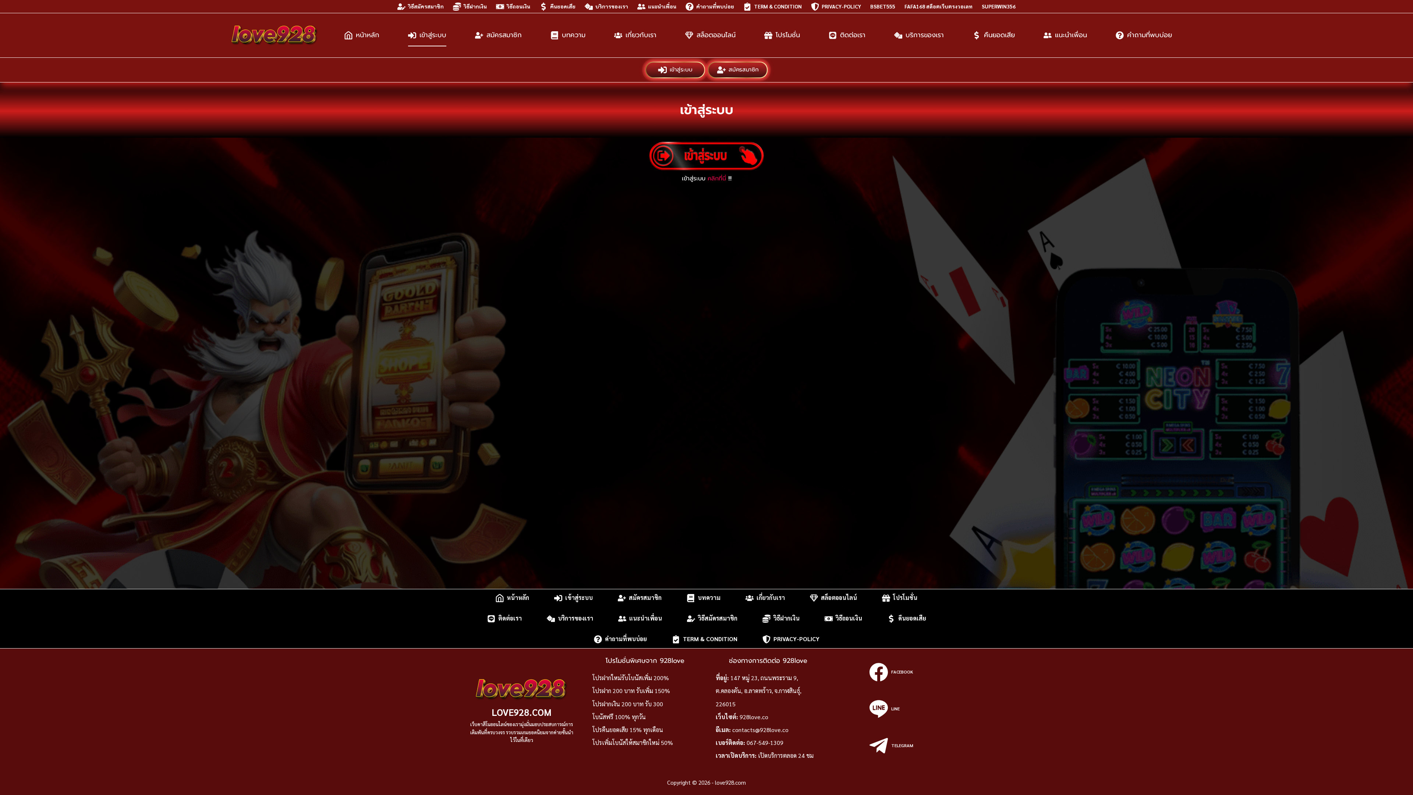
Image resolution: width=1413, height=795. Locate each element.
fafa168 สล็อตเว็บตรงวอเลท (938, 6)
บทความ (573, 35)
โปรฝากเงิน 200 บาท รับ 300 (627, 704)
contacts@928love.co (760, 730)
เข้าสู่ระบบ (432, 35)
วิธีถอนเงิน (518, 6)
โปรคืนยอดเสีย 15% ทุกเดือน (627, 730)
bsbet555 (882, 6)
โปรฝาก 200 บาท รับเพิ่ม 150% (631, 691)
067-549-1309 (765, 742)
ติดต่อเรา (852, 35)
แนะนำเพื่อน (662, 6)
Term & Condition (778, 6)
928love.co (754, 717)
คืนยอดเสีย (563, 6)
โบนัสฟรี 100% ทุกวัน (619, 717)
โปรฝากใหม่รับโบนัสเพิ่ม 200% (630, 678)
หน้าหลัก (367, 35)
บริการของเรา (611, 6)
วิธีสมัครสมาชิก (426, 6)
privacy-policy (841, 6)
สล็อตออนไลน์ (716, 35)
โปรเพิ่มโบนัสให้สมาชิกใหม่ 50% (632, 742)
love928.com (522, 712)
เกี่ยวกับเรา (641, 35)
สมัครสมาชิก (504, 35)
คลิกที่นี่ (717, 178)
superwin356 (999, 6)
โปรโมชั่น (788, 35)
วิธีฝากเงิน (475, 6)
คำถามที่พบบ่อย (715, 6)
